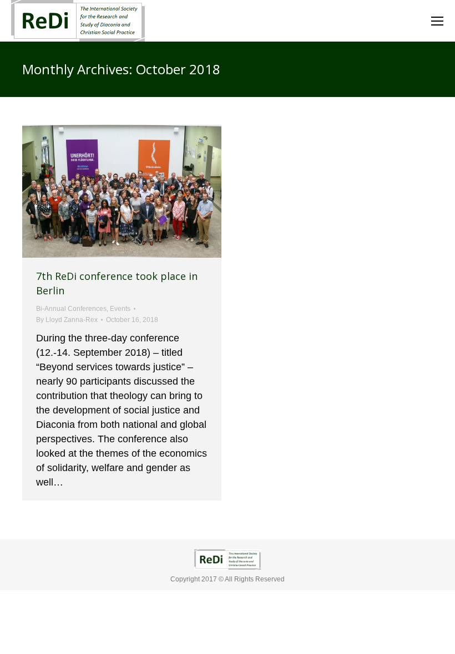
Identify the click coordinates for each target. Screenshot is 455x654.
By (67, 320)
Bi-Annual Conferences (71, 309)
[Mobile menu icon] (437, 21)
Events (120, 309)
